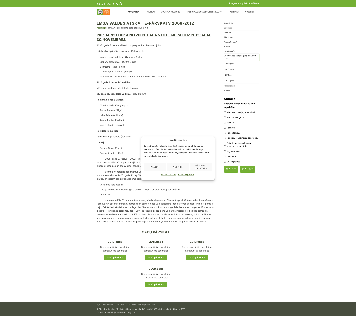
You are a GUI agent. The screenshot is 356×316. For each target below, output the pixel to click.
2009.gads (229, 64)
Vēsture (227, 33)
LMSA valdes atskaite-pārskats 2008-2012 (240, 57)
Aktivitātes (228, 37)
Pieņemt (155, 167)
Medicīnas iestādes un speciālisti (204, 12)
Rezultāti (248, 169)
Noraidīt (178, 167)
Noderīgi (249, 12)
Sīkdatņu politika (168, 174)
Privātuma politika (186, 174)
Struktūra (228, 28)
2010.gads (229, 69)
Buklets (227, 46)
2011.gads (229, 75)
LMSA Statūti (229, 51)
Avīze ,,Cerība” (230, 42)
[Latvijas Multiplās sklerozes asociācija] (108, 12)
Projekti (227, 90)
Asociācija (133, 12)
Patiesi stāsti (229, 86)
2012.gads (229, 81)
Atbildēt (231, 169)
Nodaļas (111, 305)
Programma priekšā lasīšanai (244, 3)
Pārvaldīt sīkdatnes (201, 166)
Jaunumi (151, 12)
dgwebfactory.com (127, 312)
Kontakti (234, 12)
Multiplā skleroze (170, 12)
